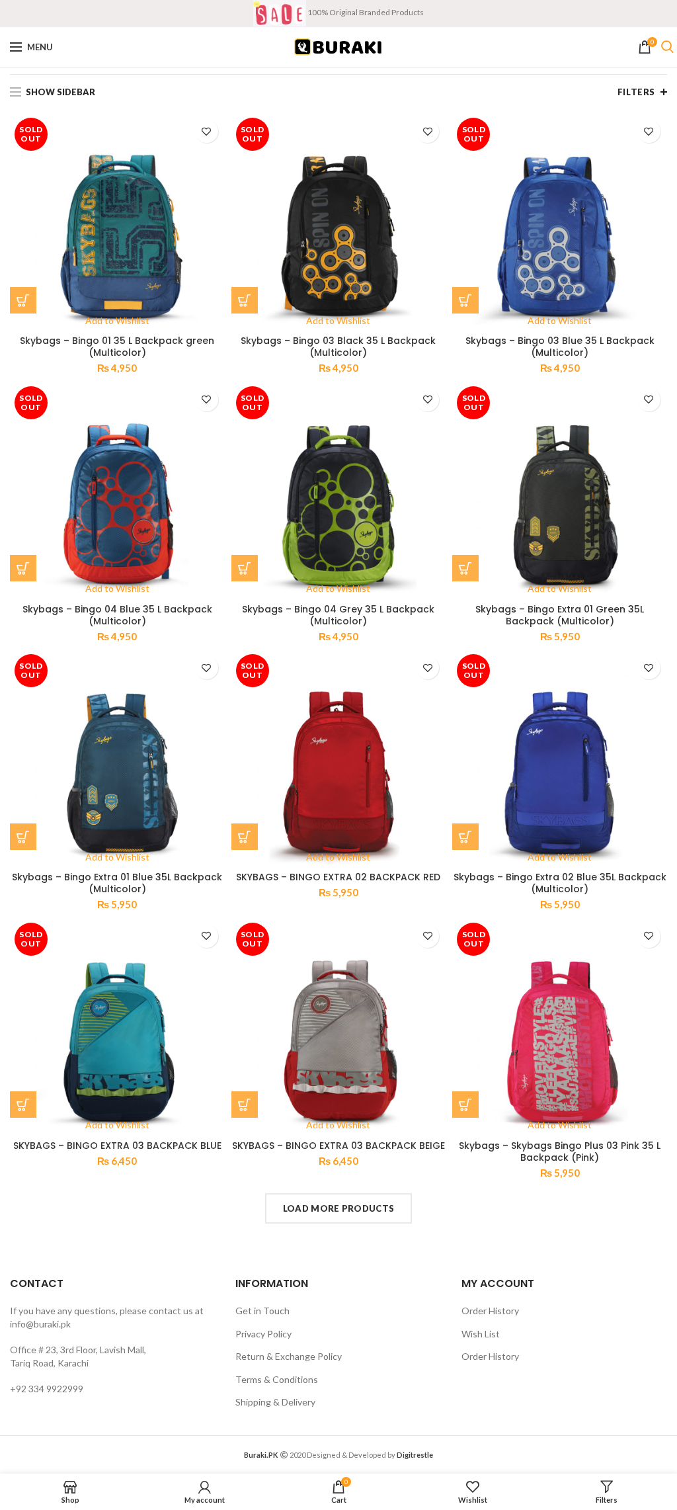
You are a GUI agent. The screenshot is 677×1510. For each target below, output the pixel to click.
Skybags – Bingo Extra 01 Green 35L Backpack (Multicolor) (559, 615)
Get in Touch (262, 1310)
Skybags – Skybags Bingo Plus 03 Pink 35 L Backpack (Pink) (559, 1151)
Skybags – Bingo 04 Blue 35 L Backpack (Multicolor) (117, 615)
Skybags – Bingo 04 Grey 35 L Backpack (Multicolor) (338, 615)
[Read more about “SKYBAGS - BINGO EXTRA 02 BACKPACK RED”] (244, 836)
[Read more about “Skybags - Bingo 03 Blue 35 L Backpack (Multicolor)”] (465, 300)
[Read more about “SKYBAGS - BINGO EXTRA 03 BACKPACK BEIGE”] (244, 1104)
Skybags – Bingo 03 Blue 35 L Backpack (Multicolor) (560, 346)
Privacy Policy (263, 1333)
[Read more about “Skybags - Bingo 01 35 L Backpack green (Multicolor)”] (23, 300)
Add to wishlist (206, 131)
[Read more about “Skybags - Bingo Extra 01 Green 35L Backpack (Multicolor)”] (465, 568)
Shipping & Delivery (275, 1401)
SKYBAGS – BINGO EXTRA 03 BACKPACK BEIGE (338, 1146)
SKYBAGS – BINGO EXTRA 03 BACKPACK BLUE (117, 1146)
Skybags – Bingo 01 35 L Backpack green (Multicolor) (117, 346)
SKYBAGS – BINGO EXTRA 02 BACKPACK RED (338, 877)
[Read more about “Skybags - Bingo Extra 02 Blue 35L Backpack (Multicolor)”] (465, 836)
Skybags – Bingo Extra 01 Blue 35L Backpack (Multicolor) (117, 883)
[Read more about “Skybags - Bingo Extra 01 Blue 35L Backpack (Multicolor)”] (23, 836)
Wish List (480, 1333)
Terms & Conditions (276, 1379)
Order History (490, 1310)
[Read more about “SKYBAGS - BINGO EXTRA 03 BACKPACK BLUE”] (23, 1104)
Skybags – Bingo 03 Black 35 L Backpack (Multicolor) (338, 346)
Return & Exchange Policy (288, 1356)
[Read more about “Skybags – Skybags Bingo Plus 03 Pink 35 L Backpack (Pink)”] (465, 1104)
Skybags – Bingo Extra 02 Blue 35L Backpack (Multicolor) (560, 883)
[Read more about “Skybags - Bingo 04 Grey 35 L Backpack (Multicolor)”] (244, 568)
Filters (636, 92)
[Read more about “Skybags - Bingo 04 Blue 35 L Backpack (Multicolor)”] (23, 568)
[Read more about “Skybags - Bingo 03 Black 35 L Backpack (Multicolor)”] (244, 300)
